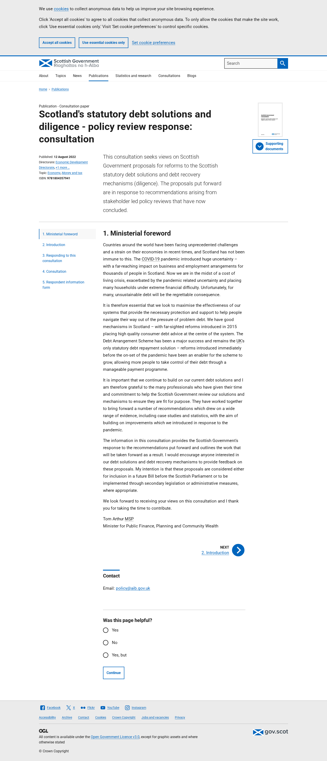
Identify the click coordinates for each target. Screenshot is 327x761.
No (114, 642)
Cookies (100, 717)
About (43, 76)
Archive (67, 717)
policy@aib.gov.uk (133, 588)
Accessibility (47, 717)
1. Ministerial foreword (60, 234)
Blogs (191, 76)
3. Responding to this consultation (59, 258)
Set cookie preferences (153, 42)
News (77, 76)
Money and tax (72, 173)
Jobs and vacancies (155, 717)
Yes (115, 630)
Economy (54, 173)
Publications (98, 76)
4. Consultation (54, 271)
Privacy (180, 717)
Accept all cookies (57, 42)
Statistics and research (133, 76)
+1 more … (63, 167)
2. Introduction (53, 245)
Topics (60, 76)
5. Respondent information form (63, 285)
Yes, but (119, 655)
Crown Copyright (123, 717)
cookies (61, 8)
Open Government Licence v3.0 (115, 737)
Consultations (169, 76)
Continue (114, 673)
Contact (83, 717)
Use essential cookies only (103, 42)
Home (43, 89)
